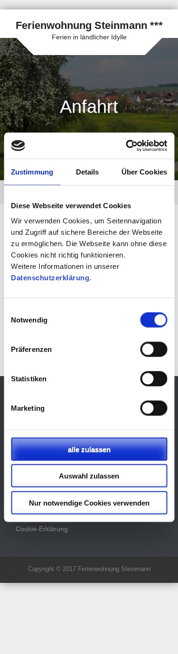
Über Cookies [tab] (144, 172)
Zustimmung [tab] (32, 172)
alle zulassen (89, 449)
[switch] (153, 349)
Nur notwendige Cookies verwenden (89, 502)
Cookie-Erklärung (42, 529)
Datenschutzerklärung (50, 277)
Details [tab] (87, 172)
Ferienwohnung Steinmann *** (89, 25)
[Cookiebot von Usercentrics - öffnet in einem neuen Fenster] (126, 145)
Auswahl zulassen (89, 476)
